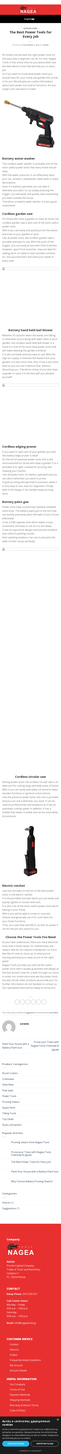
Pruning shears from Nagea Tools (30, 1142)
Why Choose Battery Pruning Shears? (32, 1181)
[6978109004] (38, 2)
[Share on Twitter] (27, 1001)
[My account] (44, 9)
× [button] (58, 1420)
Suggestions (30, 28)
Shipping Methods (20, 1400)
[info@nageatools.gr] (29, 2)
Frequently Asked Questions (25, 1360)
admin (46, 45)
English (28, 19)
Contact (14, 1344)
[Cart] (50, 9)
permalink (53, 1012)
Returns (14, 1349)
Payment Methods (20, 1394)
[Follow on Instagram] (8, 9)
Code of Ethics (17, 1410)
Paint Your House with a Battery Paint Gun (34, 1171)
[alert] (30, 1435)
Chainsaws (8, 1079)
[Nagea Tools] (24, 2)
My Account (16, 1365)
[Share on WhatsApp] (17, 1001)
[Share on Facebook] (22, 1001)
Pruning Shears (11, 1102)
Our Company (17, 1384)
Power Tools (9, 1096)
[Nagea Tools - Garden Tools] (28, 9)
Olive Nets (8, 1084)
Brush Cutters (10, 1073)
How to (6, 1202)
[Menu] (57, 9)
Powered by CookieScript (30, 1451)
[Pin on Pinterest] (38, 1001)
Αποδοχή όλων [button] (16, 1443)
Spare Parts (8, 1107)
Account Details (18, 1370)
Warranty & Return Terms (24, 1405)
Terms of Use (17, 1389)
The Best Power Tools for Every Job (31, 1162)
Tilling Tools (9, 1113)
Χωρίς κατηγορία (11, 1124)
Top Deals (8, 1119)
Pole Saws (7, 1090)
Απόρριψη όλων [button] (44, 1443)
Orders (13, 1355)
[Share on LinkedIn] (43, 1001)
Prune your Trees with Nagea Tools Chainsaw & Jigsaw (45, 1045)
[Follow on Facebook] (4, 9)
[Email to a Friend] (33, 1001)
